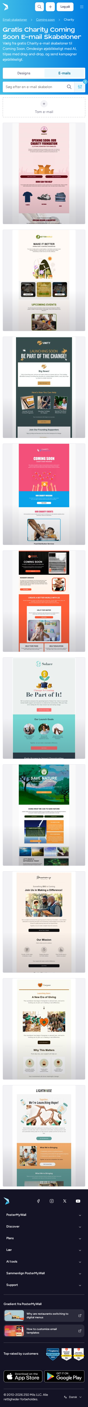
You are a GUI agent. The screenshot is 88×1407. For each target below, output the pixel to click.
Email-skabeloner (15, 20)
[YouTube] (78, 1201)
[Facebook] (38, 1201)
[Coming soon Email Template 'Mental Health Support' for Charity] (44, 708)
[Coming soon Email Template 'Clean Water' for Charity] (44, 1136)
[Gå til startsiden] (5, 6)
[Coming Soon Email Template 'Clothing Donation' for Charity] (44, 173)
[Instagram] (51, 1201)
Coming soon (45, 20)
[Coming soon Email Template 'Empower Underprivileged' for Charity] (44, 922)
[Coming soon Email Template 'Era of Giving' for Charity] (44, 1029)
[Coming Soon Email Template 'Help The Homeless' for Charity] (44, 601)
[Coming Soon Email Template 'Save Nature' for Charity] (44, 815)
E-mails (64, 73)
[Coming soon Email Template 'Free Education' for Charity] (44, 387)
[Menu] (81, 6)
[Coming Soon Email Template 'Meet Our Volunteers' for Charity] (44, 280)
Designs (23, 73)
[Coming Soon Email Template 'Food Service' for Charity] (44, 494)
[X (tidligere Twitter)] (64, 1201)
